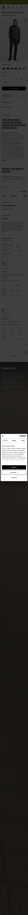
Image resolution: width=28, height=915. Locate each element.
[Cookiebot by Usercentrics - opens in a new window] (19, 436)
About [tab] (23, 440)
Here (10, 461)
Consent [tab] (5, 440)
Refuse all (14, 477)
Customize (13, 472)
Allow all (14, 467)
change (23, 458)
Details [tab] (14, 440)
